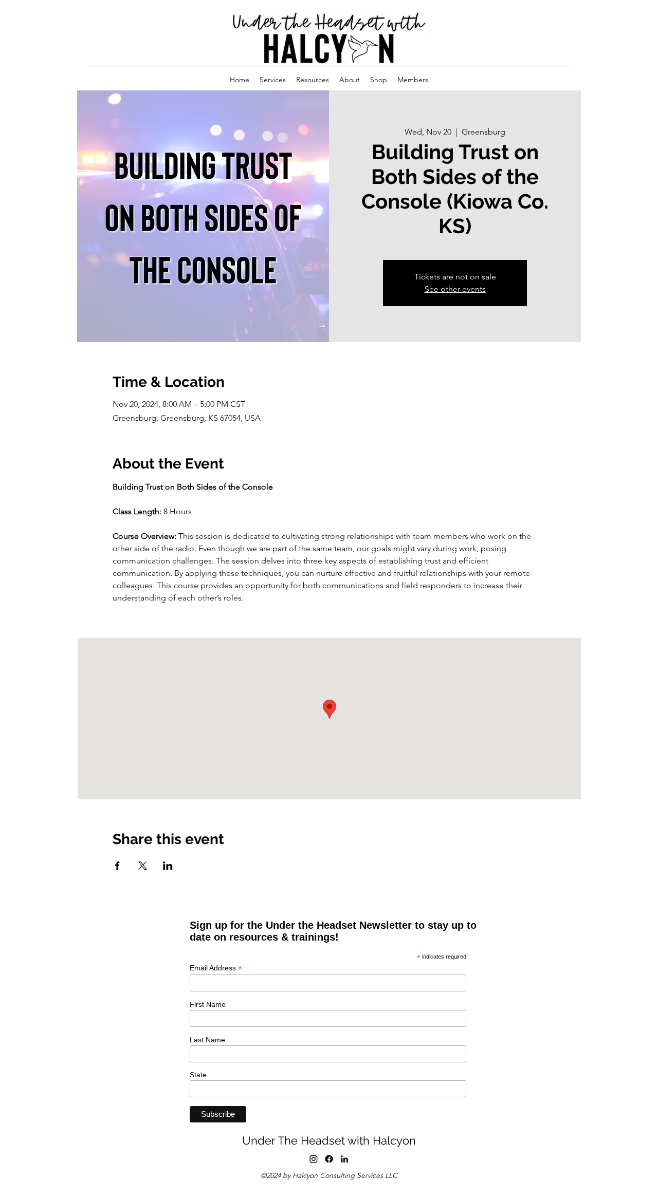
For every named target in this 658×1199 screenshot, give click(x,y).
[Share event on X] (143, 865)
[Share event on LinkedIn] (168, 865)
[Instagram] (313, 1159)
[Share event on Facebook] (117, 865)
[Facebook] (329, 1159)
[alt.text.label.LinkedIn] (344, 1159)
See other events (455, 289)
